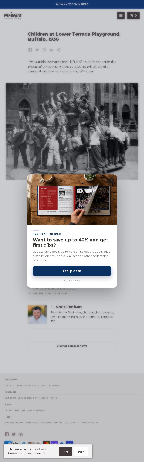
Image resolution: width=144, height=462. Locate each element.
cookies (39, 449)
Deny (81, 452)
